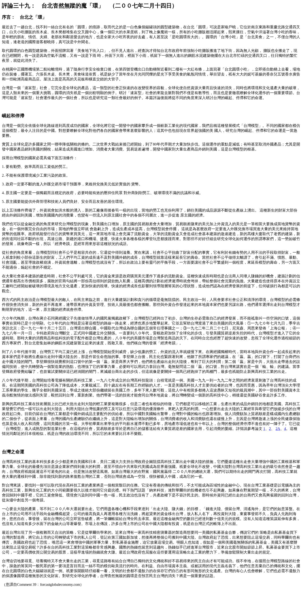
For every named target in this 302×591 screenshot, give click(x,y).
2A (278, 429)
